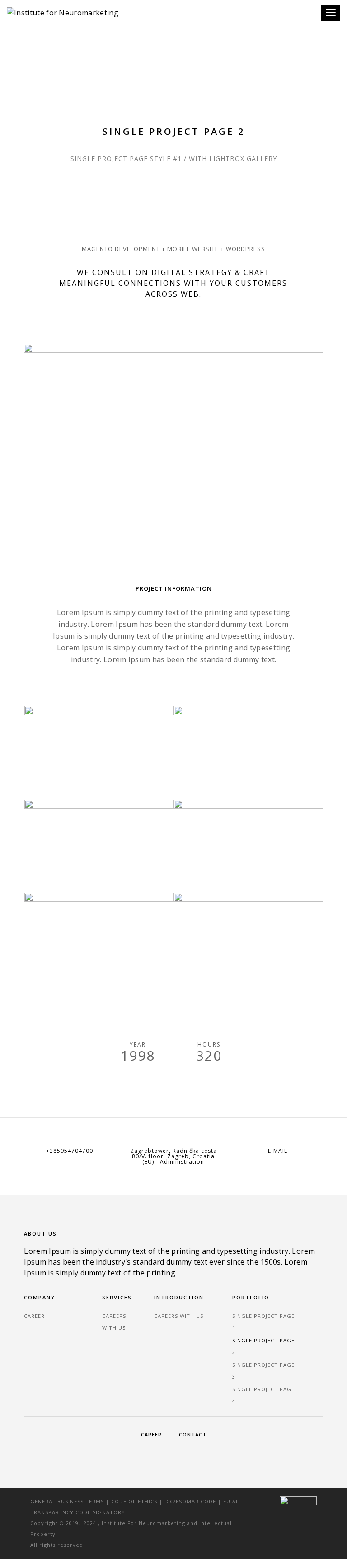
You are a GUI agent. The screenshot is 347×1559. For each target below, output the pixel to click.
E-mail (277, 1151)
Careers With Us (178, 1316)
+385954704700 (69, 1151)
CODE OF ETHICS (134, 1501)
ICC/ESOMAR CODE (190, 1501)
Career (34, 1316)
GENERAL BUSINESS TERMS (67, 1501)
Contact (192, 1434)
